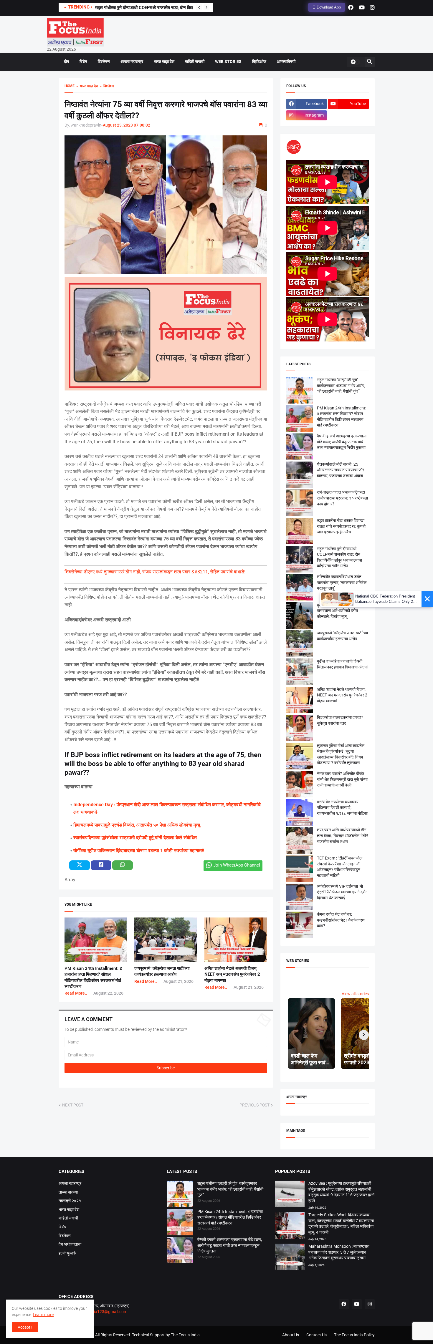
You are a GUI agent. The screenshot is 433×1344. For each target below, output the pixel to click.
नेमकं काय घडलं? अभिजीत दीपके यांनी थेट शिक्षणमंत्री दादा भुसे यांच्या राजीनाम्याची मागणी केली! (342, 779)
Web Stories (228, 61)
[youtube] (362, 7)
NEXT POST (72, 1105)
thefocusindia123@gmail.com (99, 1311)
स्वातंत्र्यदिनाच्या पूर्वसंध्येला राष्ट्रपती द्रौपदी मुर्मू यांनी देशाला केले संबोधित (135, 837)
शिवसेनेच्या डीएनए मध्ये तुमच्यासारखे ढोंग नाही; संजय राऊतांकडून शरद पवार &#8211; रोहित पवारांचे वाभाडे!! (156, 572)
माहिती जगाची (194, 61)
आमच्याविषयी (286, 61)
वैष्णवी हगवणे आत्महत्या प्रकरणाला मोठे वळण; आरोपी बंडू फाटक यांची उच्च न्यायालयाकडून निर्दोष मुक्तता (341, 442)
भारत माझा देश (164, 61)
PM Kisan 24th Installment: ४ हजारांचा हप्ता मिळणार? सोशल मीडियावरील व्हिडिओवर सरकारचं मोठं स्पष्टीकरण (230, 1217)
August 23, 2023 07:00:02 (126, 125)
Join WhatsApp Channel (236, 865)
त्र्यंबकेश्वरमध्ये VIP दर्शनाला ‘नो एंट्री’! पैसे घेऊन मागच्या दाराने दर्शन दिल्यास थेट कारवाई (342, 892)
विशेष (83, 61)
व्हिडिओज (259, 61)
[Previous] (199, 7)
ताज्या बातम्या (68, 1192)
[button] (355, 62)
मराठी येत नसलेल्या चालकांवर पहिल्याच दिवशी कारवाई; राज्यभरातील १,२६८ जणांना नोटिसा (342, 807)
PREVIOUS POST (254, 1105)
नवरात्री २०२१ (70, 1200)
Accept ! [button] (25, 1327)
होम (66, 61)
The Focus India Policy (354, 1335)
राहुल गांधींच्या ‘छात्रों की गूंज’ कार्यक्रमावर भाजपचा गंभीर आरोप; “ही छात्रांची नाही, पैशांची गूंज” (341, 385)
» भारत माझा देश (86, 86)
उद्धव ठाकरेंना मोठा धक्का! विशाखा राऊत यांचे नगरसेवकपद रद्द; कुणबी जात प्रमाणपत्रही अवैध (341, 526)
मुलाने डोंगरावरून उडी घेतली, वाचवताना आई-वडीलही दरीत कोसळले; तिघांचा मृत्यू (337, 611)
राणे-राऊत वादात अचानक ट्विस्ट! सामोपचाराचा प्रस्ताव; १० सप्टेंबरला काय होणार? (342, 498)
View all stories (355, 993)
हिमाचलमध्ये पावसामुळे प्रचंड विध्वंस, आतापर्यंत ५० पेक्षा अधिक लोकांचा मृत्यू (136, 825)
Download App (328, 7)
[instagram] (372, 7)
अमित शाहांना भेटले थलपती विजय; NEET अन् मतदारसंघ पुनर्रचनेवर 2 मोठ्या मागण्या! (232, 974)
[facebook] (350, 7)
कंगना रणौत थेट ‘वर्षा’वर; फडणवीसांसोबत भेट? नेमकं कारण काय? (341, 920)
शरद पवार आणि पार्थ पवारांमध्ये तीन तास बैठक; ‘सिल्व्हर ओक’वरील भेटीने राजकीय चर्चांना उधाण (342, 835)
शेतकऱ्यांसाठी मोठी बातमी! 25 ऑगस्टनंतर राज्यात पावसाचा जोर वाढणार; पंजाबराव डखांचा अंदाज (340, 470)
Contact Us (316, 1335)
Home (70, 86)
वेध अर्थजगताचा (70, 1244)
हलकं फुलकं (67, 1253)
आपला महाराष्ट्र (131, 61)
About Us (290, 1335)
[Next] (206, 7)
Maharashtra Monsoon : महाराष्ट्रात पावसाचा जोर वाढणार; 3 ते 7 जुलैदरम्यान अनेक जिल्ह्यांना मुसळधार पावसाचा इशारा (338, 1252)
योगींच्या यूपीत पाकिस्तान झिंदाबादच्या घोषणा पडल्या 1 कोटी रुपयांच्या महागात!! (138, 850)
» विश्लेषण (106, 86)
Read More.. (76, 993)
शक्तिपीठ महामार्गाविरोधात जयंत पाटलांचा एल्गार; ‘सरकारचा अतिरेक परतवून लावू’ (341, 582)
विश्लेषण (104, 61)
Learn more (43, 1314)
